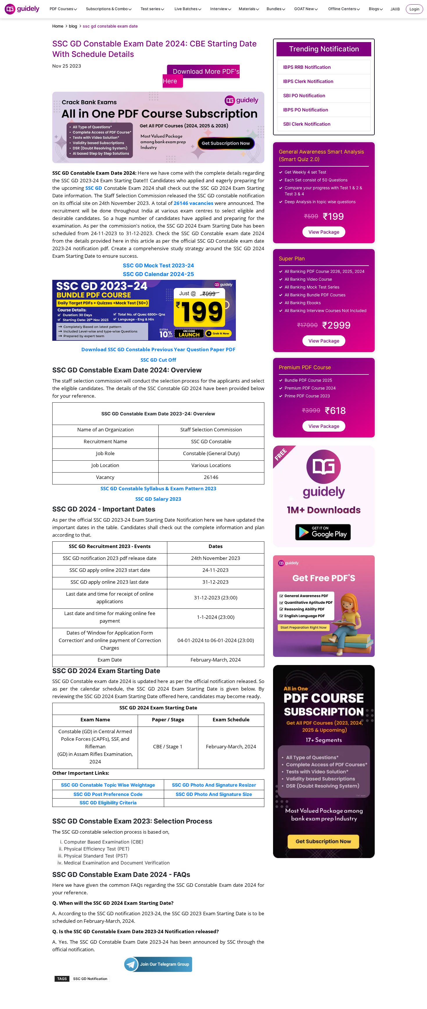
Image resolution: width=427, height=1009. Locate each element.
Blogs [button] (374, 8)
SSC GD (93, 187)
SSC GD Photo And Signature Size (214, 794)
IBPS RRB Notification (307, 67)
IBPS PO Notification (305, 110)
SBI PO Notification (304, 95)
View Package (323, 232)
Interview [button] (218, 8)
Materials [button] (247, 8)
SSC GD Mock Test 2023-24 (158, 265)
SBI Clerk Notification (307, 124)
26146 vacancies (193, 202)
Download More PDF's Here (201, 76)
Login (414, 9)
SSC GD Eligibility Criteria (108, 803)
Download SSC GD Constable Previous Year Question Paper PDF (158, 349)
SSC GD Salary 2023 (158, 498)
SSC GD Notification (90, 978)
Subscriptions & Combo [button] (107, 8)
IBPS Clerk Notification (308, 81)
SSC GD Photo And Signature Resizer (214, 785)
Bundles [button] (274, 8)
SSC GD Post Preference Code (108, 794)
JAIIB (395, 9)
